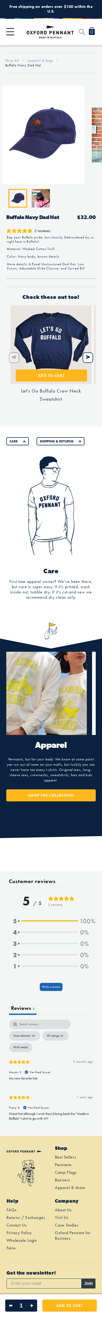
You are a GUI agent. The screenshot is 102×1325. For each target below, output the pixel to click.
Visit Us (62, 1217)
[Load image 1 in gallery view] (17, 198)
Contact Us (17, 1225)
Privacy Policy (19, 1232)
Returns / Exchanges (26, 1217)
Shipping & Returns (56, 441)
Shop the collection (51, 795)
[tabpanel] (51, 1072)
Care (13, 441)
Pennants (63, 1164)
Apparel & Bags (40, 60)
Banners (62, 1180)
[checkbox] (20, 1047)
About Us (63, 1210)
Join (88, 1283)
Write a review (51, 987)
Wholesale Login (22, 1240)
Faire (11, 1248)
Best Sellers (65, 1157)
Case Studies (67, 1225)
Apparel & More (70, 1187)
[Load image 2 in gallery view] (40, 198)
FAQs (12, 1210)
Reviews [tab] (23, 1008)
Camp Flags (66, 1172)
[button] (10, 32)
